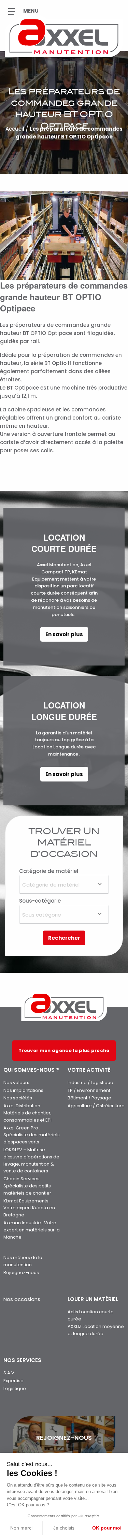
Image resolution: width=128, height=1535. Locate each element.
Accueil (14, 129)
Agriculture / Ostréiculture (96, 1105)
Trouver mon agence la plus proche (64, 1050)
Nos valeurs (16, 1082)
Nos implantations (23, 1090)
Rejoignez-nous (21, 1272)
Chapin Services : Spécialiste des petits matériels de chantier (27, 1185)
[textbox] (64, 884)
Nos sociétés (17, 1098)
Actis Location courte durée (91, 1315)
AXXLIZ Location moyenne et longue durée (96, 1330)
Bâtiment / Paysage (89, 1098)
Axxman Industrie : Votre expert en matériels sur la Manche (31, 1229)
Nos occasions (21, 1299)
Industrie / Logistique (90, 1082)
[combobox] (64, 884)
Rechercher (64, 937)
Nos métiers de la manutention (22, 1261)
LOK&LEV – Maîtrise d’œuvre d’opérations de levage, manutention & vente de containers (31, 1160)
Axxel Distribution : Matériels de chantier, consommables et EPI (27, 1112)
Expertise (13, 1380)
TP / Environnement (89, 1090)
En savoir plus (64, 634)
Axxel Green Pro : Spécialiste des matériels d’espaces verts (31, 1135)
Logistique (14, 1388)
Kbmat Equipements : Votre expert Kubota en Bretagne (29, 1208)
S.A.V (8, 1373)
